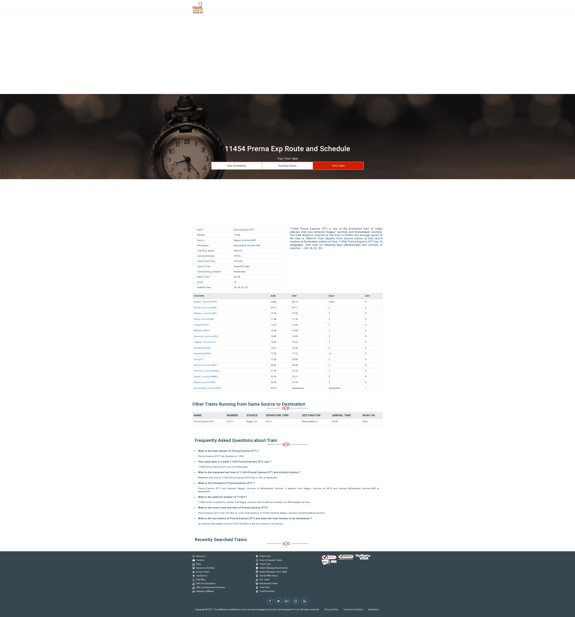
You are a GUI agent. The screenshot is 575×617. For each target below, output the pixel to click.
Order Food (264, 556)
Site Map (200, 579)
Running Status (287, 165)
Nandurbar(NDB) (202, 353)
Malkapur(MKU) (202, 330)
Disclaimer (373, 609)
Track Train (264, 564)
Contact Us (201, 575)
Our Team (264, 579)
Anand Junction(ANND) (206, 376)
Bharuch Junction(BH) (205, 365)
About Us (200, 556)
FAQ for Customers (205, 583)
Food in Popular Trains (270, 560)
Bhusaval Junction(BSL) (206, 336)
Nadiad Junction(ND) (204, 382)
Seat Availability (236, 165)
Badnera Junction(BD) (205, 313)
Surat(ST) (199, 359)
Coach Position (266, 591)
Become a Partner (205, 568)
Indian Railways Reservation (273, 568)
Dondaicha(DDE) (202, 348)
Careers (199, 560)
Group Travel (202, 572)
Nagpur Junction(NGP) (205, 301)
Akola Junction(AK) (204, 319)
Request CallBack (204, 591)
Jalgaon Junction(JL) (205, 342)
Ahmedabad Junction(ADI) (207, 388)
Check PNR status (267, 575)
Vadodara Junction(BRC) (207, 370)
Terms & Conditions (353, 609)
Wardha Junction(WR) (205, 307)
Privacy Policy (331, 609)
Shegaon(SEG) (201, 324)
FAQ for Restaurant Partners (210, 587)
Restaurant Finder (268, 583)
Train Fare (264, 587)
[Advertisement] (90, 21)
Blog (198, 564)
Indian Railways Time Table (272, 572)
